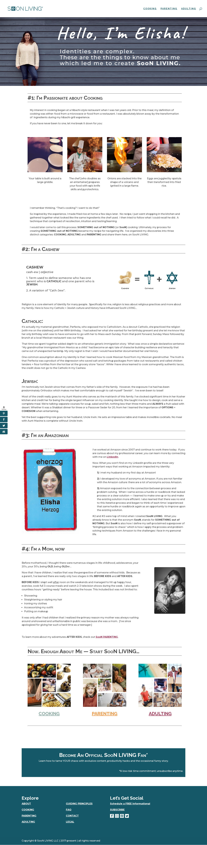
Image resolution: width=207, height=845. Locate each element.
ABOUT (26, 803)
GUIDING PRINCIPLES (79, 803)
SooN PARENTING (107, 636)
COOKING (150, 9)
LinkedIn (112, 456)
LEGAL (70, 821)
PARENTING (169, 9)
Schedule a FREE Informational (130, 803)
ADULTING (188, 9)
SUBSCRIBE (117, 809)
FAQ (68, 809)
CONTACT (72, 815)
